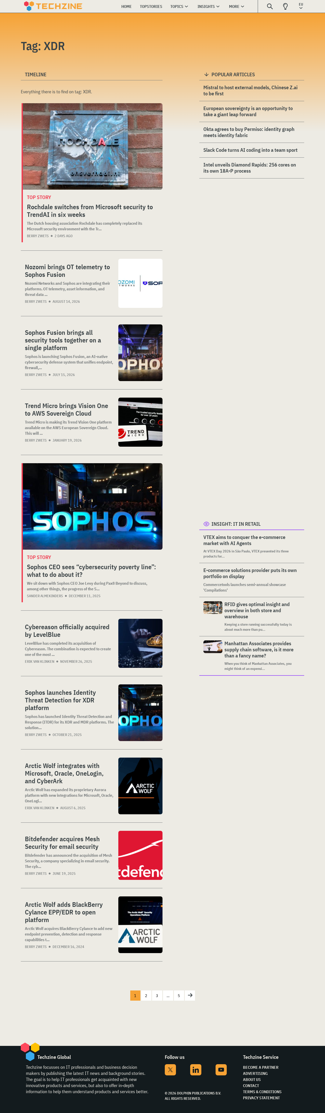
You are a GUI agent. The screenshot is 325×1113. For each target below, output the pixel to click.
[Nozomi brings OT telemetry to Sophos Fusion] (140, 283)
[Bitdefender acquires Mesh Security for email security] (140, 855)
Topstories (151, 6)
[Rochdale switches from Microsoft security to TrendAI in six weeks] (92, 146)
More (234, 6)
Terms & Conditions (262, 1091)
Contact (251, 1085)
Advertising (255, 1073)
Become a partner (261, 1067)
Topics (176, 6)
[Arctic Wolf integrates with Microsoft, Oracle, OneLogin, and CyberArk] (140, 786)
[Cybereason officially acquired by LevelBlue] (140, 643)
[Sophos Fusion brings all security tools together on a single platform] (140, 352)
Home (126, 6)
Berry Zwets (38, 236)
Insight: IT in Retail (236, 523)
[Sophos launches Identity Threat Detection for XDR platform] (140, 712)
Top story (39, 197)
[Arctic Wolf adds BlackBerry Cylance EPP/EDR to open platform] (140, 924)
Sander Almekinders (45, 596)
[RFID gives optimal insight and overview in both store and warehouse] (212, 616)
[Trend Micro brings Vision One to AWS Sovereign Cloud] (140, 422)
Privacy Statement (261, 1097)
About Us (252, 1079)
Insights (206, 6)
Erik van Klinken (39, 661)
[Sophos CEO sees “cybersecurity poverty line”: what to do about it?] (92, 506)
